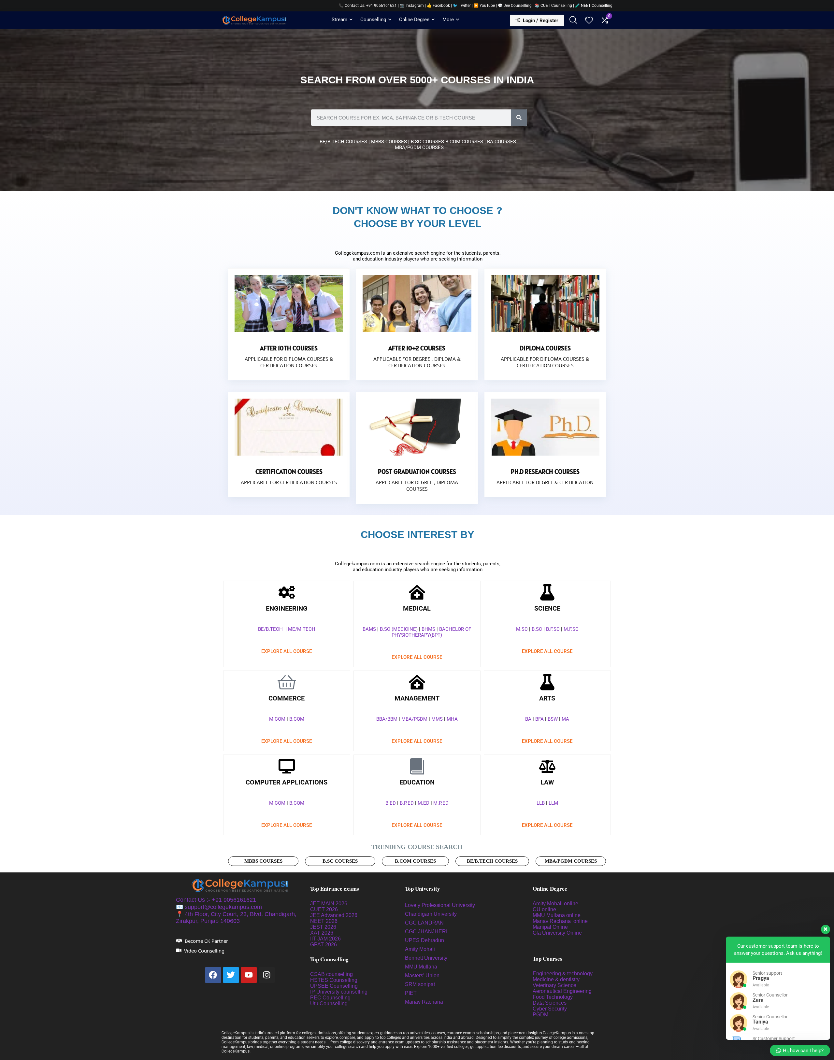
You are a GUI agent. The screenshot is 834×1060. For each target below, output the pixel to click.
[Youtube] (249, 975)
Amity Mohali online (556, 903)
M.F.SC (571, 629)
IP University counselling (338, 992)
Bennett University (426, 958)
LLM (553, 803)
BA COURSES (501, 142)
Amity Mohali (420, 949)
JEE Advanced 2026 (333, 915)
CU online (544, 909)
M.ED (423, 803)
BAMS (369, 629)
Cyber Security (550, 1008)
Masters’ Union (423, 975)
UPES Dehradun (424, 940)
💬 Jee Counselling (515, 5)
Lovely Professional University (440, 905)
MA (565, 719)
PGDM (540, 1014)
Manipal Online (550, 927)
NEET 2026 (324, 921)
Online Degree (414, 19)
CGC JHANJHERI (426, 931)
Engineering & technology (563, 973)
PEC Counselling (330, 997)
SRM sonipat (420, 984)
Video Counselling (204, 950)
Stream (339, 19)
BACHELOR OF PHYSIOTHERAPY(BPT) (431, 632)
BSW (553, 719)
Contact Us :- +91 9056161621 (216, 900)
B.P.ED (407, 803)
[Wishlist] (589, 20)
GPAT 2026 (323, 944)
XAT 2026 (321, 933)
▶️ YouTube (484, 5)
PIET (411, 993)
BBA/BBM (386, 719)
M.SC (522, 629)
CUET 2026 (324, 909)
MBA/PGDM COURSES (419, 147)
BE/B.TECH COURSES (343, 142)
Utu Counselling (329, 1003)
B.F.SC (553, 629)
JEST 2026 (323, 927)
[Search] (519, 117)
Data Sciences (550, 1003)
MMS (437, 719)
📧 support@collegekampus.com (219, 907)
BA (528, 719)
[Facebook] (213, 975)
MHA (452, 719)
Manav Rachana (424, 1002)
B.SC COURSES (428, 142)
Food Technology (553, 997)
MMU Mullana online (557, 915)
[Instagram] (267, 975)
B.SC (537, 629)
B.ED (390, 803)
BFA (539, 719)
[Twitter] (231, 975)
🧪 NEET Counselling (593, 5)
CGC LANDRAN (424, 923)
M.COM (277, 719)
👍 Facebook (438, 5)
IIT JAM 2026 (325, 938)
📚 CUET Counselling (553, 5)
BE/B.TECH (270, 629)
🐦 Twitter (462, 5)
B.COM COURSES (464, 142)
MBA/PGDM (414, 719)
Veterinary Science (554, 985)
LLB (541, 803)
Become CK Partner (206, 941)
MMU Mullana (421, 966)
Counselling (373, 19)
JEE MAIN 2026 (328, 903)
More (448, 19)
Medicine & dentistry (556, 979)
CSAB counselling (331, 974)
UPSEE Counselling (334, 986)
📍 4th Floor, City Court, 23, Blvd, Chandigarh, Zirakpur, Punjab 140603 (236, 917)
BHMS (428, 629)
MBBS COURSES (389, 142)
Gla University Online (558, 933)
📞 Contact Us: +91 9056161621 (368, 5)
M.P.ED (441, 803)
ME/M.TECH (301, 629)
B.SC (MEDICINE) (399, 629)
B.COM (296, 719)
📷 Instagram (412, 5)
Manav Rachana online (561, 921)
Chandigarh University (431, 914)
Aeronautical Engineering (562, 991)
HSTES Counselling (333, 980)
